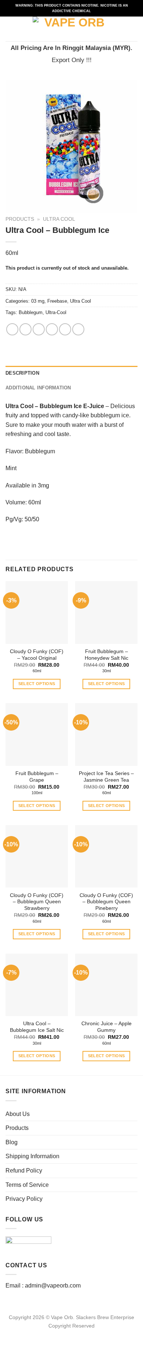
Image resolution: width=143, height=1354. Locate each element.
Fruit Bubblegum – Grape (36, 777)
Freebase (57, 301)
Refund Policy (24, 1170)
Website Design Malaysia (72, 1334)
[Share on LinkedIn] (78, 329)
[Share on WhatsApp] (12, 329)
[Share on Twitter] (39, 329)
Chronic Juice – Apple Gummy (106, 1027)
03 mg (37, 301)
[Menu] (10, 29)
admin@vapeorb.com (53, 1285)
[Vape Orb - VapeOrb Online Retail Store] (71, 29)
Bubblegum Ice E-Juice (72, 406)
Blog (12, 1142)
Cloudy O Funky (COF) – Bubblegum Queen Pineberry (106, 902)
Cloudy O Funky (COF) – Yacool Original (36, 655)
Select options (36, 683)
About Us (18, 1114)
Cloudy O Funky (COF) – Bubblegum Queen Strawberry (36, 902)
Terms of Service (27, 1185)
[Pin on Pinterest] (65, 329)
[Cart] (134, 29)
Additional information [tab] (38, 387)
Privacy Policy (24, 1199)
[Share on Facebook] (25, 329)
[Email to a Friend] (52, 329)
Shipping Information (32, 1156)
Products (20, 219)
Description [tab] (22, 373)
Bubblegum (31, 312)
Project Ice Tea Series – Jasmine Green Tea (106, 777)
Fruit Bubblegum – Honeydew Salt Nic (106, 655)
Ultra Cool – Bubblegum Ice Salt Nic (37, 1027)
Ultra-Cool (55, 312)
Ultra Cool (59, 219)
